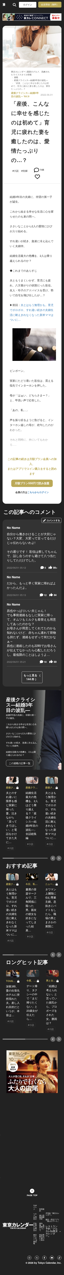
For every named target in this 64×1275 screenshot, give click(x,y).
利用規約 (41, 1210)
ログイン (27, 4)
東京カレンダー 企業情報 (35, 1239)
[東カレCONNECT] (32, 17)
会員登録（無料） (50, 4)
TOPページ (35, 1207)
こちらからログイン (38, 492)
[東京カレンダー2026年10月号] (32, 1071)
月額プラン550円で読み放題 (32, 483)
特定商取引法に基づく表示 (41, 1237)
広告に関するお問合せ (35, 1227)
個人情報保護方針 (41, 1217)
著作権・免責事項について (41, 1227)
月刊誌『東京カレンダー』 (52, 1214)
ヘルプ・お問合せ (35, 1216)
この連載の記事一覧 (19, 763)
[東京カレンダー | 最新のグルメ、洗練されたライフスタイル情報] (4, 4)
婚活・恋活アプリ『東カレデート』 (52, 1220)
